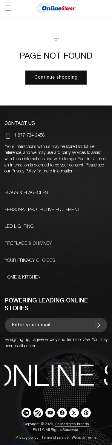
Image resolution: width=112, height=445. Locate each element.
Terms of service (55, 437)
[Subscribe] (97, 325)
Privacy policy (27, 437)
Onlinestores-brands (72, 424)
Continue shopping (56, 77)
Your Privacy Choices (29, 261)
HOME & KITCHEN (22, 277)
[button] (8, 8)
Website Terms (84, 437)
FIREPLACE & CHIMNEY (28, 243)
